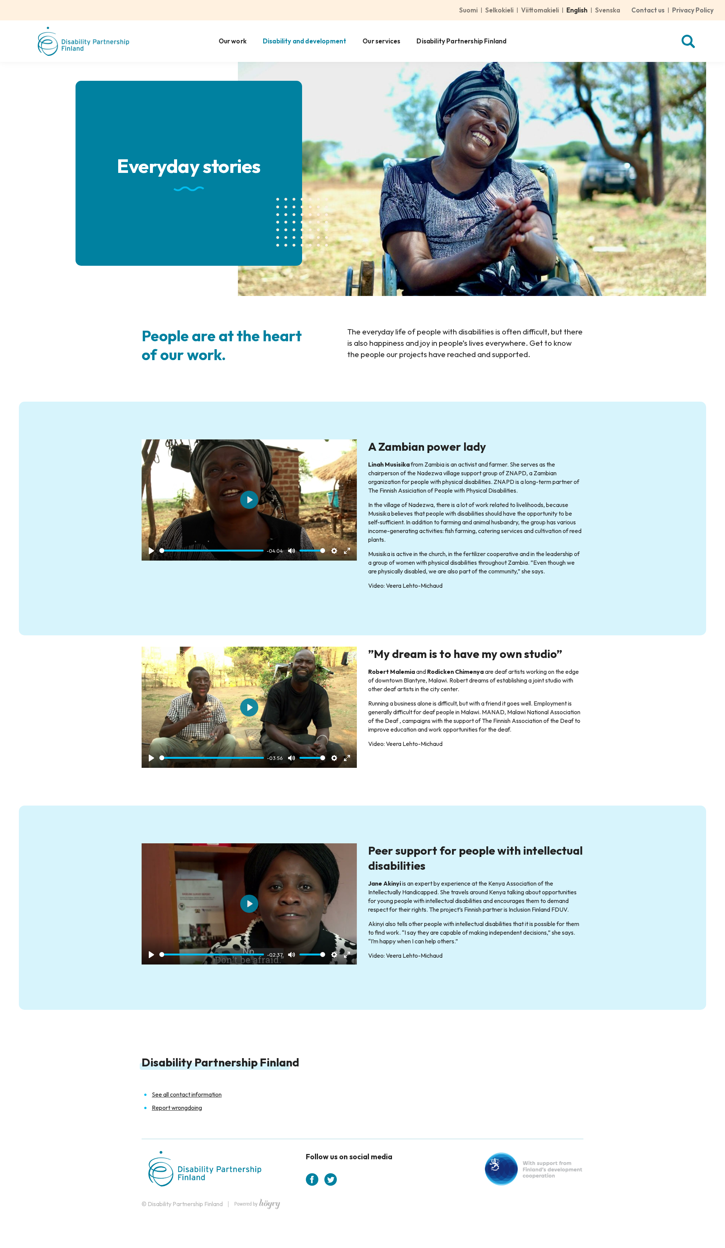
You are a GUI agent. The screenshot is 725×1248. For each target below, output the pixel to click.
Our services (381, 41)
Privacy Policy (693, 10)
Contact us (648, 10)
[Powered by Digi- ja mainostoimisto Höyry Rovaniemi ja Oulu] (257, 1202)
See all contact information (187, 1094)
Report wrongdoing (177, 1107)
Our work (233, 41)
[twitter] (330, 1179)
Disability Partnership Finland (461, 41)
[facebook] (312, 1179)
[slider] (211, 550)
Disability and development (304, 41)
